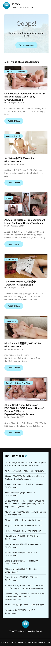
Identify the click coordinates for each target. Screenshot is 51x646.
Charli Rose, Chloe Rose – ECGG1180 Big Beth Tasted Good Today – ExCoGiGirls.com (25, 96)
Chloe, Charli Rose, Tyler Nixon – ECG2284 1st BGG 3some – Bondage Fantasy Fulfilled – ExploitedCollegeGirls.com (25, 504)
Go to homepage (26, 45)
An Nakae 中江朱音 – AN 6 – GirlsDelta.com (24, 605)
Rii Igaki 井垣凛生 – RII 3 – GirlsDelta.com (23, 525)
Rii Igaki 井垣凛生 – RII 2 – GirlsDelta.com (23, 531)
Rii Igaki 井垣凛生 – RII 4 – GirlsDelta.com (23, 520)
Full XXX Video (14, 121)
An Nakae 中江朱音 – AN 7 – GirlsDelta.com (24, 471)
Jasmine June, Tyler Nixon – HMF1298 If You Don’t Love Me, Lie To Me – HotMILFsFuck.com (25, 596)
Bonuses (47, 642)
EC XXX (16, 4)
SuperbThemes (38, 642)
